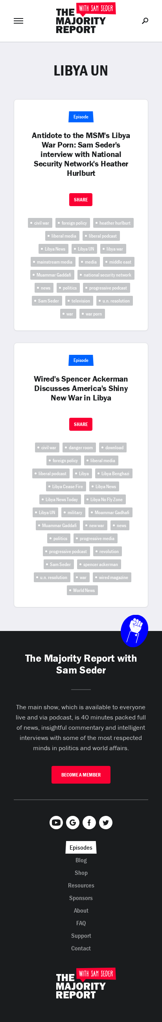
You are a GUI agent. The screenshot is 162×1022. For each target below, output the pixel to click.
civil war (41, 223)
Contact (81, 948)
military (75, 512)
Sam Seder (48, 300)
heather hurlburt (115, 223)
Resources (81, 885)
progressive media (97, 538)
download (114, 447)
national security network (107, 274)
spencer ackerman (100, 564)
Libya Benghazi (115, 473)
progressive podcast (108, 287)
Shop (81, 872)
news (45, 287)
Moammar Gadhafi (112, 512)
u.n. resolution (116, 300)
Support (81, 935)
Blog (81, 860)
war (69, 313)
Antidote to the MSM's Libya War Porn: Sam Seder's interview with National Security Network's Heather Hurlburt (81, 154)
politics (70, 287)
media (91, 261)
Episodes (81, 847)
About (81, 910)
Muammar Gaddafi (54, 274)
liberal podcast (103, 235)
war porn (94, 313)
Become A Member (81, 774)
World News (84, 590)
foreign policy (74, 223)
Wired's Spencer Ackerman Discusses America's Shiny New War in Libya (81, 388)
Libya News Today (62, 499)
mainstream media (54, 261)
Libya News (55, 248)
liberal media (64, 235)
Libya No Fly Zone (106, 499)
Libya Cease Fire (67, 486)
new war (96, 525)
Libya (84, 473)
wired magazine (113, 577)
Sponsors (81, 897)
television (81, 300)
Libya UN (86, 248)
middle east (120, 261)
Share (81, 199)
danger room (81, 447)
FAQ (81, 923)
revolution (109, 551)
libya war (115, 248)
